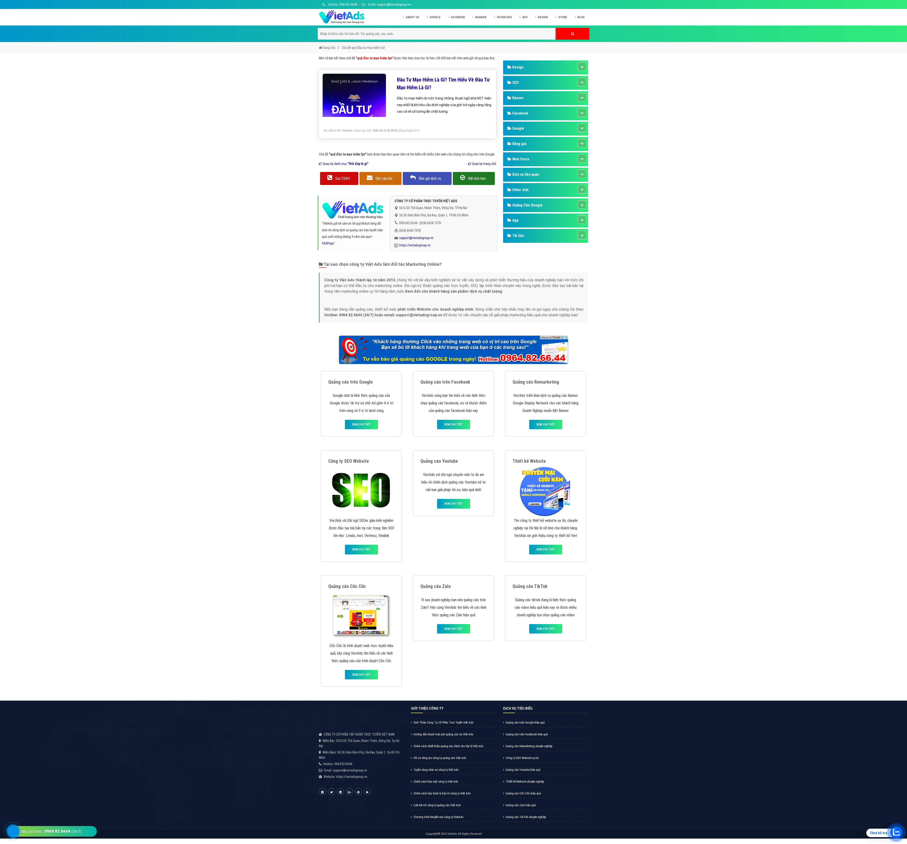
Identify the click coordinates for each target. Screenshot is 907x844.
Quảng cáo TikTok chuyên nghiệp (526, 817)
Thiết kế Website (529, 461)
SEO (524, 17)
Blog (581, 17)
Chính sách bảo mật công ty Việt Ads (436, 781)
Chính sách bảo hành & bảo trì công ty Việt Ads (442, 793)
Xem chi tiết (361, 424)
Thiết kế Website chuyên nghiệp (525, 781)
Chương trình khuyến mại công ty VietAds (438, 817)
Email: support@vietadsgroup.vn (389, 4)
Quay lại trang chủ (483, 164)
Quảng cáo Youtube (439, 461)
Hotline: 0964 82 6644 (342, 4)
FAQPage (328, 243)
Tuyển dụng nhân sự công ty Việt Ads (436, 769)
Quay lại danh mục (345, 164)
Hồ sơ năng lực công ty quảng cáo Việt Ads (440, 758)
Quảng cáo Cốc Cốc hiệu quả (523, 793)
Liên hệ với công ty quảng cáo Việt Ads (437, 805)
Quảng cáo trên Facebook (445, 382)
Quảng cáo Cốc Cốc (347, 586)
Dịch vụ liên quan (525, 174)
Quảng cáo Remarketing (536, 382)
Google (435, 17)
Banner (480, 17)
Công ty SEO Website (348, 461)
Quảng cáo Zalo (435, 586)
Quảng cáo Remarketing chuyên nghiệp (529, 746)
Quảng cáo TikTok (530, 586)
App (514, 220)
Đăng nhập (405, 130)
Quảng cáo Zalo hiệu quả (521, 805)
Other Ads (504, 17)
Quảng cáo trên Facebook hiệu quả (527, 734)
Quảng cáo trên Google (350, 382)
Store (562, 17)
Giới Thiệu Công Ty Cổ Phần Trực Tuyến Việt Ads (444, 722)
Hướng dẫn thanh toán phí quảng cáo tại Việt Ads (443, 734)
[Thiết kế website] (545, 491)
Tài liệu (517, 235)
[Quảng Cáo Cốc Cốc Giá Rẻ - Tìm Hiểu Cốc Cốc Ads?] (361, 616)
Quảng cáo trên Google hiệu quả (525, 722)
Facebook (458, 17)
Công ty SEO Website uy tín (522, 758)
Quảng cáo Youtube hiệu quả (523, 769)
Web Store (520, 159)
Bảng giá (518, 143)
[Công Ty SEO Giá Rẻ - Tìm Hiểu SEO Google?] (361, 491)
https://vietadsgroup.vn (414, 245)
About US (412, 17)
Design (543, 17)
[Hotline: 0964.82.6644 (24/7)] (13, 831)
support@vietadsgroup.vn (416, 238)
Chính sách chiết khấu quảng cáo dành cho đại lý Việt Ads (448, 746)
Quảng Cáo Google (527, 205)
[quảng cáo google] (453, 349)
